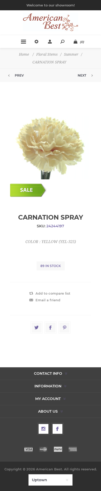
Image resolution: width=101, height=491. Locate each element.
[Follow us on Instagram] (43, 429)
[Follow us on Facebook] (57, 429)
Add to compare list (52, 293)
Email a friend (47, 300)
